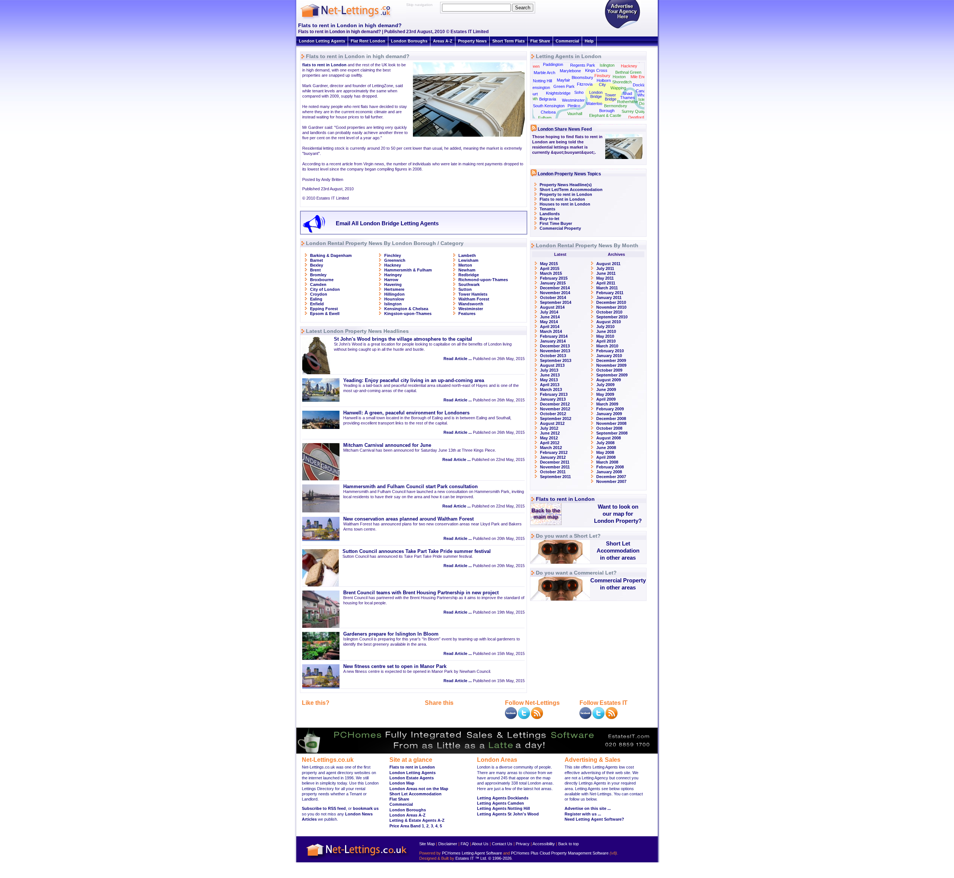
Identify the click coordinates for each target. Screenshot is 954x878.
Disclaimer (447, 844)
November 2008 (611, 423)
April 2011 (605, 283)
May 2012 (549, 438)
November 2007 (611, 481)
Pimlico (574, 106)
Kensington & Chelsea (406, 308)
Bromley (318, 275)
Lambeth (467, 255)
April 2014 (549, 326)
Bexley (316, 265)
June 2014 (550, 317)
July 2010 (605, 326)
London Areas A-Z (407, 815)
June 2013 (550, 375)
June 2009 (606, 389)
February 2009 (610, 409)
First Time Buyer (556, 223)
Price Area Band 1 (406, 826)
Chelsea (548, 112)
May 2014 (549, 321)
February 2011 (609, 292)
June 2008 (606, 447)
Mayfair (563, 80)
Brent (315, 270)
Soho (579, 92)
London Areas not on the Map (418, 788)
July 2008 (605, 442)
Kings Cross (596, 70)
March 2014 (551, 331)
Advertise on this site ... (588, 808)
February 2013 (554, 394)
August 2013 (552, 365)
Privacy (523, 844)
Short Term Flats (508, 41)
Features (467, 313)
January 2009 (609, 413)
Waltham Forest (473, 299)
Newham (467, 270)
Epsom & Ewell (324, 313)
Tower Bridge (610, 97)
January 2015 (553, 283)
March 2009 (607, 404)
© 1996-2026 (500, 858)
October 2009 (609, 370)
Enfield (317, 304)
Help (589, 41)
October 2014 (553, 297)
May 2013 (549, 380)
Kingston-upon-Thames (408, 313)
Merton (465, 265)
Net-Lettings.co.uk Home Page (358, 859)
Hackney (392, 265)
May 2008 (605, 452)
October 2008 (609, 428)
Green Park (564, 86)
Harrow (391, 279)
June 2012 (550, 433)
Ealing (316, 299)
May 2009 (605, 394)
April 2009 (606, 399)
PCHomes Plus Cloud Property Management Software (560, 853)
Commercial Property (560, 228)
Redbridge (468, 275)
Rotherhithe (627, 101)
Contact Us (502, 844)
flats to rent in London (324, 65)
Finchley (392, 255)
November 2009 (611, 365)
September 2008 (612, 433)
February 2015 (554, 278)
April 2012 (549, 442)
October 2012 (553, 413)
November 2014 (555, 292)
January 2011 (609, 297)
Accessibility (544, 844)
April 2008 (606, 457)
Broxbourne (322, 279)
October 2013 (553, 355)
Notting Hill (542, 81)
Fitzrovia (585, 84)
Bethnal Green (628, 72)
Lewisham (468, 260)
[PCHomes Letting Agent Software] (477, 752)
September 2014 (555, 302)
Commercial (567, 41)
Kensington (540, 87)
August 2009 (608, 380)
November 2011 (555, 467)
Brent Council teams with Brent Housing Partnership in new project (421, 592)
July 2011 (605, 268)
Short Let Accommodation (415, 794)
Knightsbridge (558, 93)
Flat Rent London (368, 41)
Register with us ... (583, 814)
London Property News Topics (569, 173)
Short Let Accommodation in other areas (618, 550)
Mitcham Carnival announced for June (387, 445)
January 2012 (553, 457)
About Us (480, 844)
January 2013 (553, 399)
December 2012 (555, 404)
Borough (607, 110)
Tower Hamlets (472, 294)
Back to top (568, 844)
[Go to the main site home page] (352, 18)
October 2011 (553, 472)
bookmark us (366, 808)
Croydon (318, 294)
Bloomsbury (582, 77)
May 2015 (549, 263)
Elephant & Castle (605, 115)
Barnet (316, 260)
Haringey (393, 275)
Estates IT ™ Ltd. (471, 858)
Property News (472, 41)
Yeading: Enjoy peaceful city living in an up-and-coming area (413, 380)
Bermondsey (615, 106)
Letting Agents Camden (500, 803)
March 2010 (607, 346)
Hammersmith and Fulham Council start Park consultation (410, 486)
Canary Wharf (642, 93)
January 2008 (609, 472)
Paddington (553, 64)
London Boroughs (409, 41)
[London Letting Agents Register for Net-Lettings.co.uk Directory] (622, 28)
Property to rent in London (566, 194)
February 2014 (554, 336)
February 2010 (610, 351)
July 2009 (605, 384)
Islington (393, 304)
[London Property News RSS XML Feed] (537, 717)
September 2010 (612, 317)
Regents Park (582, 65)
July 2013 (549, 370)
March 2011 (607, 288)
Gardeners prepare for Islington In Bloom (391, 634)
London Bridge (596, 94)
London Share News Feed (565, 129)
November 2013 (555, 351)
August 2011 (608, 263)
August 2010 (608, 321)
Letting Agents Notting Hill (503, 808)
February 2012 (554, 452)
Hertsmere (394, 289)
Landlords (550, 213)
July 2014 (549, 312)
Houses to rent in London (565, 204)
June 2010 (606, 331)
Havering (393, 284)
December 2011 (554, 462)
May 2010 (605, 336)
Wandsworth (470, 304)
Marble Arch (544, 72)
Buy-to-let (549, 218)
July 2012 (549, 428)
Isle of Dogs (643, 101)
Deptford (636, 117)
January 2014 (553, 341)
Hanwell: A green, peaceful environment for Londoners (406, 413)
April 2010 (606, 341)
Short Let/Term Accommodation (571, 189)
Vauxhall (574, 113)
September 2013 (555, 360)
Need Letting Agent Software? (594, 819)
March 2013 (551, 389)
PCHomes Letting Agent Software (472, 853)
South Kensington (549, 106)
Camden (318, 284)
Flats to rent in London (562, 199)
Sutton (465, 289)
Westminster (470, 308)
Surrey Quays (634, 111)
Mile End (638, 76)
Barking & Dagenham (331, 255)
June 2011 (606, 273)
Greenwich (394, 260)
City (602, 84)
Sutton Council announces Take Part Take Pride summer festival (416, 551)
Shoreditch (622, 82)
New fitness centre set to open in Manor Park (394, 666)
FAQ (465, 844)
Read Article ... (457, 358)
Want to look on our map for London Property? (618, 513)
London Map (401, 783)
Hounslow (394, 299)
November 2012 (555, 409)
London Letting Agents (322, 41)
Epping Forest (324, 308)
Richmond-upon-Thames (483, 279)
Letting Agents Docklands (502, 798)
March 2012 (551, 447)
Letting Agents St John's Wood (508, 814)
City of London (325, 289)
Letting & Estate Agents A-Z (417, 820)
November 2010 (611, 307)
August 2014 (552, 307)
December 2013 (555, 346)
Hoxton (619, 76)
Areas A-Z (442, 41)
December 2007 (611, 476)
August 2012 (552, 423)
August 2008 (608, 438)
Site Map (427, 844)
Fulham (545, 117)
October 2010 (609, 312)
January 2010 (609, 355)
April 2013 (549, 384)
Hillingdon (394, 294)
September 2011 (555, 476)
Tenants (547, 209)
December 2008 (611, 418)
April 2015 (549, 268)
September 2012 (555, 418)
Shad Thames (627, 95)
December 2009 (611, 360)
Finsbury (602, 75)
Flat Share (540, 41)
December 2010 (611, 302)
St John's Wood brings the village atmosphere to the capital (403, 339)
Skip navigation (419, 5)
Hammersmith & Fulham (408, 270)
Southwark (469, 284)
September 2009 (612, 375)
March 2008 (607, 462)
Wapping (618, 88)
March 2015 (551, 273)
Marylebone (570, 71)
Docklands (642, 85)
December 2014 (555, 288)
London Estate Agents (411, 778)
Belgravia (547, 99)
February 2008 (610, 467)
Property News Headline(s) (566, 184)
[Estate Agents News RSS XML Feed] (611, 717)
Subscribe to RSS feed (324, 808)
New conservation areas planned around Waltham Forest (408, 519)
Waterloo (594, 103)
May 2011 (605, 278)
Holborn (604, 80)
